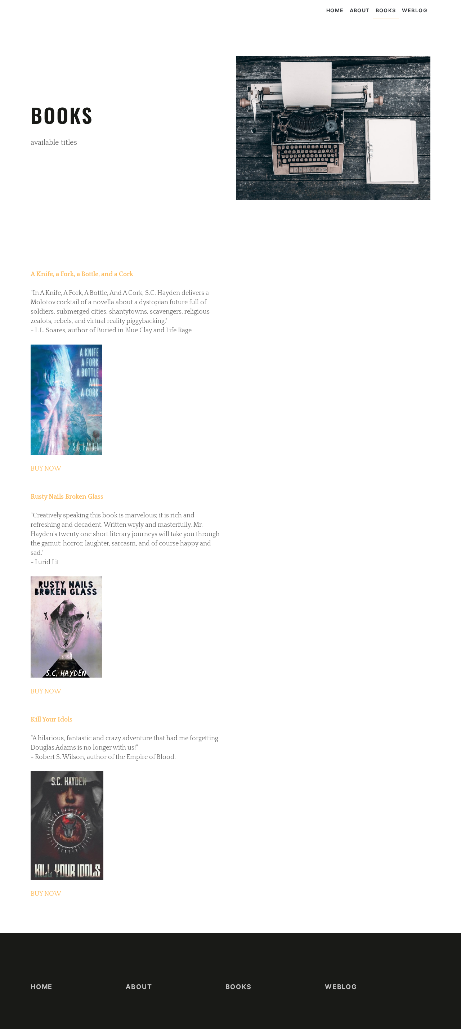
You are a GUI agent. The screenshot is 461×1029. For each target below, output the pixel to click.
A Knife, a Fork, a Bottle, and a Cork (82, 274)
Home (335, 10)
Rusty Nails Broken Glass (67, 496)
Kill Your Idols (51, 719)
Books (386, 10)
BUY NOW (46, 468)
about (360, 10)
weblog (415, 10)
